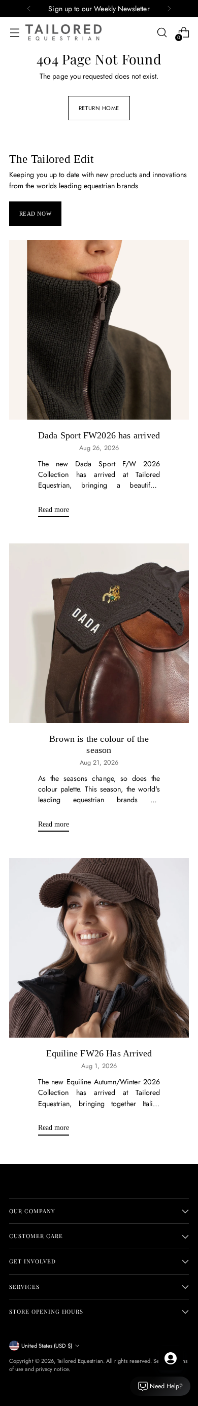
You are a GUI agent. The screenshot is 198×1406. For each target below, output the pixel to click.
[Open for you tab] (170, 1358)
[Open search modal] (161, 32)
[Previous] (29, 8)
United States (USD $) (46, 1346)
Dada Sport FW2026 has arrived (99, 435)
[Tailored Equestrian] (63, 32)
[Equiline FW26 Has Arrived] (99, 948)
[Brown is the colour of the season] (99, 633)
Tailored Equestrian (80, 1361)
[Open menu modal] (14, 32)
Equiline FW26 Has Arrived (99, 1053)
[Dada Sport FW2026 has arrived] (99, 330)
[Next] (169, 8)
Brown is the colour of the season (99, 744)
